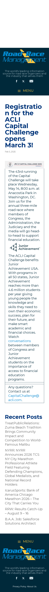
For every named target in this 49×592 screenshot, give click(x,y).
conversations (19, 341)
